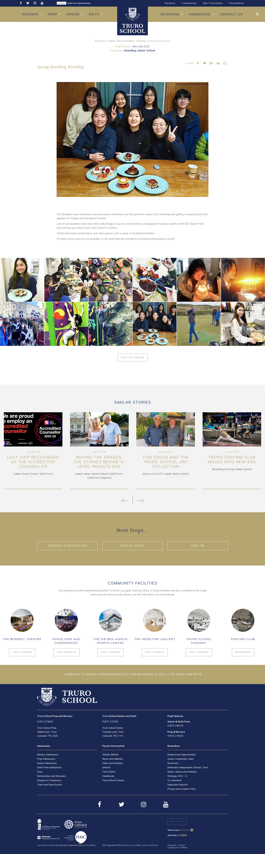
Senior (73, 14)
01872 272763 (110, 721)
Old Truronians (213, 3)
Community (189, 3)
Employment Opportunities (181, 754)
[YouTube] (41, 3)
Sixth (94, 14)
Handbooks (108, 776)
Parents (170, 3)
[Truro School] (132, 28)
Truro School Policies (113, 780)
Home (132, 14)
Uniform (106, 767)
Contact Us (231, 14)
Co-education (174, 780)
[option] (93, 3)
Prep (52, 14)
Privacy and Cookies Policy (181, 788)
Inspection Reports (177, 784)
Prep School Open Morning (80, 3)
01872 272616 (45, 721)
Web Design (172, 830)
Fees (39, 771)
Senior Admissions (47, 763)
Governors (173, 763)
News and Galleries (112, 758)
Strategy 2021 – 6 (177, 776)
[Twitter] (27, 3)
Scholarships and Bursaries (51, 776)
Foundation (236, 3)
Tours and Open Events (49, 784)
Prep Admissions (46, 758)
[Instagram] (34, 3)
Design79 (185, 830)
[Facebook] (20, 3)
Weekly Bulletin (110, 754)
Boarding (170, 14)
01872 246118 (175, 725)
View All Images (132, 358)
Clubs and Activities (112, 763)
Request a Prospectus (49, 780)
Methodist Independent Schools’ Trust (187, 767)
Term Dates (108, 771)
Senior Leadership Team (180, 758)
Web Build (172, 835)
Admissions (200, 14)
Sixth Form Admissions (49, 767)
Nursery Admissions (47, 754)
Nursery (30, 14)
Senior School (146, 50)
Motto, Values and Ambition (182, 771)
